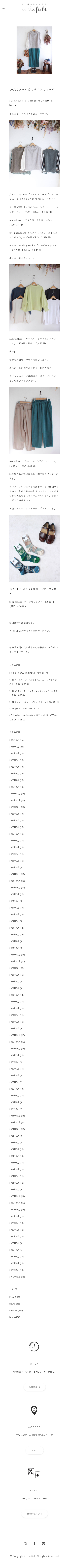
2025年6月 (14, 833)
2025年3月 (14, 854)
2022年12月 (14, 1035)
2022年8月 (14, 1062)
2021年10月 (14, 1129)
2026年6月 (14, 753)
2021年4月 (14, 1169)
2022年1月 (14, 1109)
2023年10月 (14, 968)
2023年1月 (14, 1028)
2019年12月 (14, 1276)
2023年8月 (14, 981)
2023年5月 (14, 1001)
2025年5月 (14, 840)
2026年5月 (14, 760)
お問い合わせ (33, 1513)
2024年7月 (14, 907)
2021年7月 (14, 1149)
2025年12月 (14, 793)
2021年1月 (14, 1189)
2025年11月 (14, 800)
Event (11, 1297)
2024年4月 (14, 927)
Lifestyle (46, 100)
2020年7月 (14, 1229)
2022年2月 (14, 1102)
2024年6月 (14, 914)
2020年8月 (14, 1223)
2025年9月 (14, 813)
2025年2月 (14, 860)
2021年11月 (14, 1122)
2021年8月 (14, 1142)
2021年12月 (14, 1115)
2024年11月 (14, 880)
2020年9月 (14, 1216)
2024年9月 (14, 894)
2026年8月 (14, 740)
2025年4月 (14, 847)
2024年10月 (14, 887)
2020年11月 (14, 1203)
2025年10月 (14, 807)
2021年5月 (14, 1162)
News (12, 105)
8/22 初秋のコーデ (18, 708)
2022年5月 (14, 1082)
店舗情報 (33, 1387)
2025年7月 (14, 827)
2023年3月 (14, 1015)
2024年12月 (14, 874)
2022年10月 (14, 1048)
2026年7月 (14, 746)
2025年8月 (14, 820)
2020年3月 (14, 1256)
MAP (33, 1450)
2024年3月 (14, 934)
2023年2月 (14, 1021)
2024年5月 (14, 921)
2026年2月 (14, 780)
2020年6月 (14, 1236)
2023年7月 (14, 988)
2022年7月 (14, 1068)
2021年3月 (14, 1176)
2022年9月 (14, 1055)
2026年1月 (14, 787)
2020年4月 (14, 1249)
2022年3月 (14, 1095)
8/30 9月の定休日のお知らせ (22, 673)
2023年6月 (14, 995)
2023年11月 (14, 961)
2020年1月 (14, 1270)
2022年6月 (14, 1075)
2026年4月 (14, 766)
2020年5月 (14, 1243)
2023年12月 (14, 954)
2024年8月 (14, 901)
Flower (12, 1303)
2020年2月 (14, 1263)
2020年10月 (14, 1209)
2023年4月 (14, 1008)
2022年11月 (14, 1041)
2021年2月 (14, 1182)
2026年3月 (14, 773)
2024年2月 (14, 941)
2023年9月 (14, 974)
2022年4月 (14, 1088)
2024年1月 (14, 948)
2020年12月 (14, 1196)
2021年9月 (14, 1135)
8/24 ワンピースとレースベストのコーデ (28, 701)
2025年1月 (14, 867)
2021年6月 (14, 1156)
